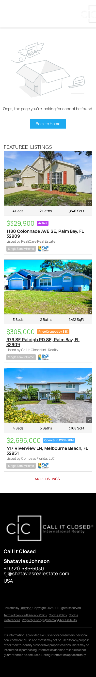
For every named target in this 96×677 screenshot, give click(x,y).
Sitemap (52, 620)
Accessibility (68, 620)
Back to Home (48, 123)
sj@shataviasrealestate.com (36, 573)
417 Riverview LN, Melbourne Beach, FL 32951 (47, 450)
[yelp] (37, 592)
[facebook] (7, 592)
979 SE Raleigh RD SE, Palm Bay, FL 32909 (43, 342)
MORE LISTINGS (47, 478)
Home (12, 14)
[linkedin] (17, 592)
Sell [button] (48, 14)
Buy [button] (30, 14)
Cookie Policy (58, 615)
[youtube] (56, 592)
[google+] (76, 592)
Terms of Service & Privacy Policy (25, 615)
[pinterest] (66, 592)
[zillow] (27, 592)
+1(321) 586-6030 (24, 568)
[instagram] (46, 592)
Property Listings (33, 620)
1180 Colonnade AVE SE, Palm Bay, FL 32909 (45, 233)
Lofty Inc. (26, 608)
